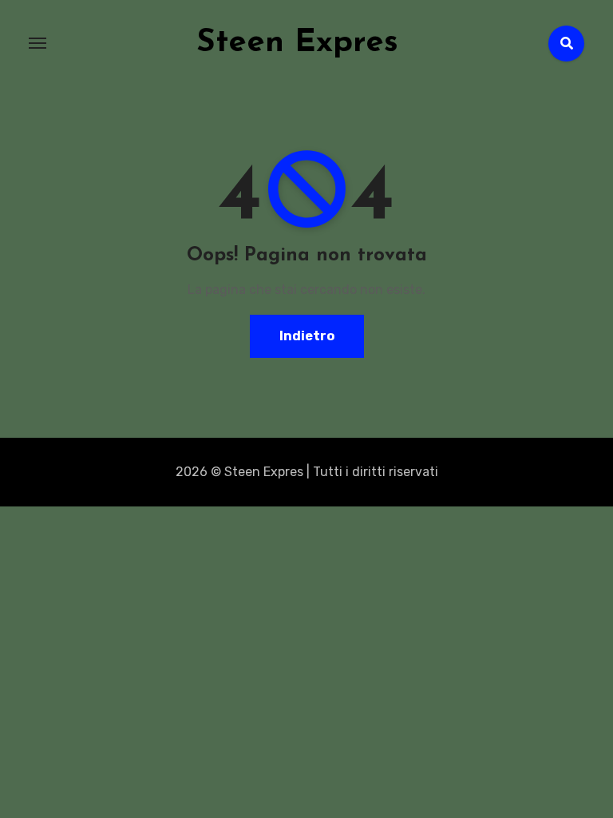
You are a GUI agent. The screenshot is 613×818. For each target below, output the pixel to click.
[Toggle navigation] (37, 43)
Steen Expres (297, 43)
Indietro (306, 335)
